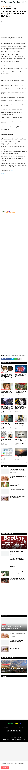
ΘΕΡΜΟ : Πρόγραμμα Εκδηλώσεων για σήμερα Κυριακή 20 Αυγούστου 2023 (7, 441)
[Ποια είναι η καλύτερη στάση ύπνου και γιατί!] (5, 478)
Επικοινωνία (13, 737)
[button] (2, 2)
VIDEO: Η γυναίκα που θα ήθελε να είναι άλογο (17, 565)
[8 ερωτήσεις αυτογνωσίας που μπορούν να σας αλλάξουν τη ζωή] (5, 471)
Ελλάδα (10, 6)
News (23, 355)
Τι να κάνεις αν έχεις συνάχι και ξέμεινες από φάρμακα (7, 392)
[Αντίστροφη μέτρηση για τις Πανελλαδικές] (5, 553)
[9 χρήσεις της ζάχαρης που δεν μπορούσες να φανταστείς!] (5, 491)
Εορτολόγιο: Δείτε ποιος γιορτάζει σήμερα (20, 392)
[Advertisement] (14, 191)
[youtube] (14, 731)
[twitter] (11, 731)
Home (8, 737)
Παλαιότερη (23, 462)
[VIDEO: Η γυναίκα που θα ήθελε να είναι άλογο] (5, 567)
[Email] (18, 359)
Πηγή (2, 173)
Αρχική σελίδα (4, 6)
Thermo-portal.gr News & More (18, 739)
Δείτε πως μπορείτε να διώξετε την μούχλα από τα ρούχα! (18, 572)
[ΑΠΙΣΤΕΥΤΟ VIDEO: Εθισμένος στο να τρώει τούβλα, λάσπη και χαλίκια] (5, 560)
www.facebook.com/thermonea (8, 212)
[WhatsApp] (15, 359)
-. (6, 211)
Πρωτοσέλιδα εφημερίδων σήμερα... (6, 457)
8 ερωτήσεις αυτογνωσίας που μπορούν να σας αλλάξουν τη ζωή (17, 470)
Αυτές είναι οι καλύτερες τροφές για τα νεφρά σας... (20, 375)
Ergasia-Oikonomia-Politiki (16, 355)
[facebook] (8, 731)
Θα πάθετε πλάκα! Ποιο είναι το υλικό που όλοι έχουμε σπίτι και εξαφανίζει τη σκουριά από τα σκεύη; (6, 376)
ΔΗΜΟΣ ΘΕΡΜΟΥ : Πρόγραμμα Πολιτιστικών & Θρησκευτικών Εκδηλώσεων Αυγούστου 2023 (21, 442)
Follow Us (19, 737)
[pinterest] (20, 731)
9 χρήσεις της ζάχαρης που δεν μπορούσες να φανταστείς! (17, 490)
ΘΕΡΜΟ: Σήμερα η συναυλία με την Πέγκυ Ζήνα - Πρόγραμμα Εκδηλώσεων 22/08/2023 (7, 425)
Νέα (9, 355)
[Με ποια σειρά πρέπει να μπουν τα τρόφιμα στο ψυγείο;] (5, 498)
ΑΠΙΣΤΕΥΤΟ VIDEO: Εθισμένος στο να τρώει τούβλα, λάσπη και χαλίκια (18, 559)
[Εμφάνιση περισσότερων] (21, 359)
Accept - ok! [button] (5, 767)
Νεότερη (4, 462)
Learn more (3, 764)
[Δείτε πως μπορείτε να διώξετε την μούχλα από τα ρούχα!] (5, 573)
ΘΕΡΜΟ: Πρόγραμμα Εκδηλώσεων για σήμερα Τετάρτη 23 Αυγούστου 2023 (20, 408)
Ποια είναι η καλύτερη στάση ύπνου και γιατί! (18, 477)
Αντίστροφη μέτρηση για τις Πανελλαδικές (16, 552)
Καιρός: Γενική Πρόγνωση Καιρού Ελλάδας (20, 457)
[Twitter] (12, 359)
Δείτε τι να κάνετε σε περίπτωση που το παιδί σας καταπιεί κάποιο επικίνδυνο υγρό (17, 484)
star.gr (12, 170)
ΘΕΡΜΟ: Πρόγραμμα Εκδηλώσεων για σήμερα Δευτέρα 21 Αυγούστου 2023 (20, 425)
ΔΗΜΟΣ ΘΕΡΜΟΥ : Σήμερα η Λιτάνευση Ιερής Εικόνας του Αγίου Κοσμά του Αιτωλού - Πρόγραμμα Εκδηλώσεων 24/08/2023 (7, 409)
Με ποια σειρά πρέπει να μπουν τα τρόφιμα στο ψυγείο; (17, 497)
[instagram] (17, 731)
